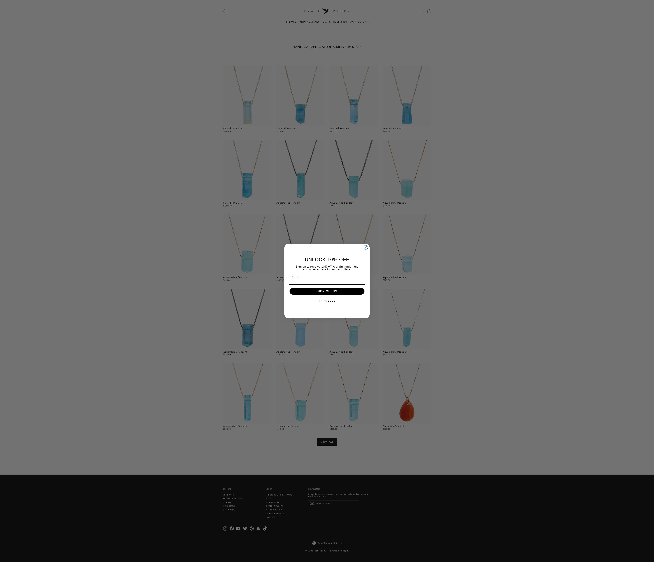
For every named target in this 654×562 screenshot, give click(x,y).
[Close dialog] (366, 247)
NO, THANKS (327, 301)
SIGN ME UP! (327, 291)
